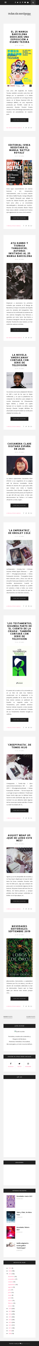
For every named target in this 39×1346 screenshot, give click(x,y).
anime (19, 141)
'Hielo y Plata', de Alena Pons (24, 1213)
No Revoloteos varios (14, 127)
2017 (10, 1311)
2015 (10, 1317)
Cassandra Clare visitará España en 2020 (20, 446)
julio (9, 1290)
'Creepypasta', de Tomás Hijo (19, 746)
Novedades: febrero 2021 (22, 1228)
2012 (10, 1325)
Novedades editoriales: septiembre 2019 (19, 929)
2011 (10, 1328)
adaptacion (19, 351)
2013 (10, 1322)
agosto (10, 1287)
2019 (10, 1274)
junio (9, 1292)
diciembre (11, 1276)
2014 (10, 1320)
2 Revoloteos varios (13, 513)
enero (10, 1306)
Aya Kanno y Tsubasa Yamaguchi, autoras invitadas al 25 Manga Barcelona (19, 249)
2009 (10, 1333)
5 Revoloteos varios (13, 909)
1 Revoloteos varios (13, 226)
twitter (19, 1066)
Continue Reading (19, 120)
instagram (28, 1066)
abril (9, 1298)
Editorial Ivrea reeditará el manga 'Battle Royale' (19, 149)
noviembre (11, 1279)
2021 (10, 1268)
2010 (10, 1331)
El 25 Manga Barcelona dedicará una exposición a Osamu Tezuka (19, 36)
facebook (10, 1066)
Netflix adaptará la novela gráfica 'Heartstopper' (22, 1245)
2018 (10, 1308)
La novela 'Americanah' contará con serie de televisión (19, 359)
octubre (10, 1282)
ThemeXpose (26, 1343)
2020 (10, 1271)
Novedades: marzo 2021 (24, 1196)
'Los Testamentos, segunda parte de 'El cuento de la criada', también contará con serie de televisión (19, 631)
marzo (10, 1300)
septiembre (11, 1284)
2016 (10, 1314)
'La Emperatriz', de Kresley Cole (19, 531)
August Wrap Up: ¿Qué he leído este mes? (19, 838)
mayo (10, 1295)
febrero (10, 1303)
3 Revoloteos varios (13, 1006)
